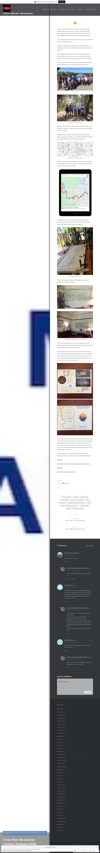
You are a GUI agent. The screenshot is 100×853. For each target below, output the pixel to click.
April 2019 (59, 748)
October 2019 (60, 730)
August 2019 (60, 736)
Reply (91, 553)
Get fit (87, 500)
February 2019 (60, 751)
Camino (80, 9)
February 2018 (60, 788)
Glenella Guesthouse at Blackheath (76, 502)
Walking (69, 508)
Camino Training (32, 832)
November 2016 (61, 818)
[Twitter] (79, 844)
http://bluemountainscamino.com (66, 472)
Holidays (62, 9)
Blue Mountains (8, 832)
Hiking (40, 832)
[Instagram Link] (70, 844)
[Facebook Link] (73, 844)
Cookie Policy (28, 850)
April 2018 (59, 781)
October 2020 (60, 715)
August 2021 (60, 709)
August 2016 (60, 824)
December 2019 (61, 724)
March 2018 (60, 784)
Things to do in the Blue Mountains (68, 505)
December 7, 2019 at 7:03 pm (71, 554)
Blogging (75, 497)
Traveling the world (84, 505)
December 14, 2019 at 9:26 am (71, 642)
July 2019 (59, 739)
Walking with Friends (78, 508)
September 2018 (61, 766)
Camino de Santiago (20, 832)
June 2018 (59, 775)
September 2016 (61, 821)
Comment (88, 692)
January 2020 (60, 721)
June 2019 (59, 742)
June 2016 (59, 830)
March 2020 (60, 718)
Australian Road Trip (49, 9)
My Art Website (91, 9)
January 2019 (60, 754)
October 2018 (60, 763)
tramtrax (68, 585)
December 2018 (61, 757)
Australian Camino (66, 497)
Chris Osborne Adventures (18, 13)
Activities (71, 9)
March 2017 (60, 815)
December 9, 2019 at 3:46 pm (71, 587)
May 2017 (59, 809)
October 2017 (60, 797)
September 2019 (61, 733)
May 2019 (59, 745)
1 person (73, 578)
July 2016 (59, 827)
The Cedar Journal (71, 553)
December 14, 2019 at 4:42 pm (74, 659)
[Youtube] (76, 844)
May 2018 (59, 778)
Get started (61, 1)
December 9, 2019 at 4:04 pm (74, 609)
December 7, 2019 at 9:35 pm (74, 570)
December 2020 (61, 712)
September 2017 (61, 800)
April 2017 (59, 812)
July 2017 (59, 806)
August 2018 (60, 769)
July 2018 (59, 772)
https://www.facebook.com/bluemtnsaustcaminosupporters (73, 464)
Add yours (89, 545)
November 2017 (61, 794)
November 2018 (61, 760)
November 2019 (61, 727)
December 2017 (61, 791)
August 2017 (60, 803)
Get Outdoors (62, 502)
